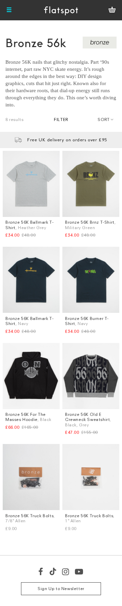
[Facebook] (41, 571)
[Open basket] (112, 10)
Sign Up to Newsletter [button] (61, 588)
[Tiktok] (53, 571)
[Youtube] (79, 571)
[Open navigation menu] (9, 10)
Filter (61, 119)
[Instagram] (66, 571)
